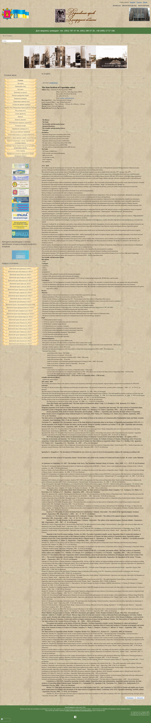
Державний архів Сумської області (20, 286)
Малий (145, 2)
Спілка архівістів (20, 113)
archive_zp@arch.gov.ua (67, 98)
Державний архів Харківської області (20, 292)
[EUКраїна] (20, 220)
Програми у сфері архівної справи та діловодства (20, 138)
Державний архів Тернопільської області (20, 289)
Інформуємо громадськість (20, 129)
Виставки (20, 89)
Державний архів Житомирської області (20, 271)
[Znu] (20, 211)
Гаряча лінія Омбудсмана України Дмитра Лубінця (20, 107)
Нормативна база (20, 86)
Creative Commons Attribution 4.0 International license (78, 710)
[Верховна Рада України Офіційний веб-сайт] (20, 174)
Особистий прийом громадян (21, 104)
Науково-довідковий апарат (20, 95)
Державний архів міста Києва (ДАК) (20, 338)
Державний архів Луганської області (20, 341)
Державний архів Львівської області (20, 277)
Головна (20, 80)
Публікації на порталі (20, 92)
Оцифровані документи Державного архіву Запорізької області (20, 155)
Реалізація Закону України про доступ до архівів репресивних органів (20, 147)
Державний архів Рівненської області (20, 323)
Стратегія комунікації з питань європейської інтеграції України (20, 142)
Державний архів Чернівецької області (20, 334)
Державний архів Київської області (20, 274)
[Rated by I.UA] (5, 721)
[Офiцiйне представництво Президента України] (20, 168)
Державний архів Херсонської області (20, 326)
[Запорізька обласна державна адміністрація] (20, 195)
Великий (132, 2)
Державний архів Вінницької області (20, 301)
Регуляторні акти (20, 110)
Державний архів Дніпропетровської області (20, 307)
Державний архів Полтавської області (20, 319)
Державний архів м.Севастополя (20, 298)
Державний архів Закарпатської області (20, 310)
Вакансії (20, 116)
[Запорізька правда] (20, 237)
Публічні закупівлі (20, 119)
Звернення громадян (20, 98)
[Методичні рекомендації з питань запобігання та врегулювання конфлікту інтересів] (20, 259)
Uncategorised (53, 82)
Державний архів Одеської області (20, 283)
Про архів (20, 83)
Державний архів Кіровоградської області (20, 316)
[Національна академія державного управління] (20, 202)
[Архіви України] (20, 187)
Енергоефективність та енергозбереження (21, 134)
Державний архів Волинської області (20, 344)
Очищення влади (20, 125)
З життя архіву (20, 151)
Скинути (139, 2)
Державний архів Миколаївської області (20, 280)
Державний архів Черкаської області (20, 331)
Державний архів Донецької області (20, 268)
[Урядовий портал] (20, 180)
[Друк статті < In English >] (143, 78)
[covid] (20, 228)
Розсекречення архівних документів (20, 122)
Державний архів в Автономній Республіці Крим (20, 304)
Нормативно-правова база (21, 101)
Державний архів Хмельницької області (20, 329)
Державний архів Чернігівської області (20, 295)
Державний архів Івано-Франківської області (20, 313)
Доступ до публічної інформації (20, 132)
